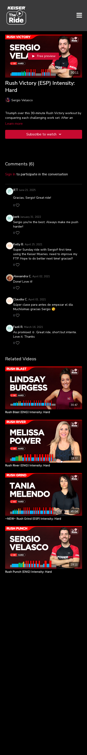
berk (16, 217)
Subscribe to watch (41, 134)
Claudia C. (20, 299)
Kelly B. (18, 244)
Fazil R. (18, 327)
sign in (10, 174)
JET (15, 190)
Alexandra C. (22, 276)
